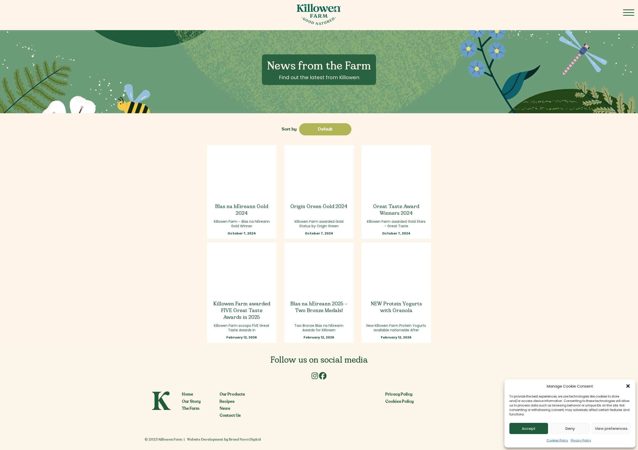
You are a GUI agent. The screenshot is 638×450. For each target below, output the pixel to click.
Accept (529, 428)
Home (187, 394)
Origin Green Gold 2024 (318, 207)
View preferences (611, 428)
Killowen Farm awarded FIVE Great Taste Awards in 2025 (241, 311)
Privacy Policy (581, 440)
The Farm (190, 408)
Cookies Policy (557, 440)
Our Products (232, 394)
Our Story (191, 401)
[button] (628, 386)
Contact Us (230, 415)
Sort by (289, 129)
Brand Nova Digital (245, 439)
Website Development (205, 439)
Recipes (227, 401)
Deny (570, 428)
